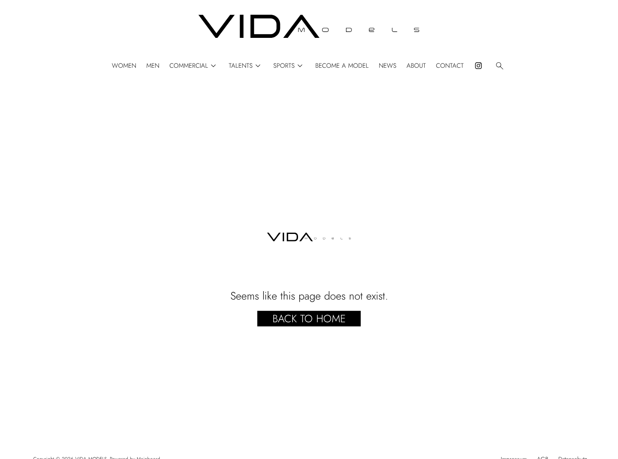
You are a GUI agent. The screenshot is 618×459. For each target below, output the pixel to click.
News (387, 66)
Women (124, 66)
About (416, 66)
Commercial (194, 66)
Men (152, 66)
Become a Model (342, 66)
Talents (246, 66)
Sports (289, 66)
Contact (450, 66)
